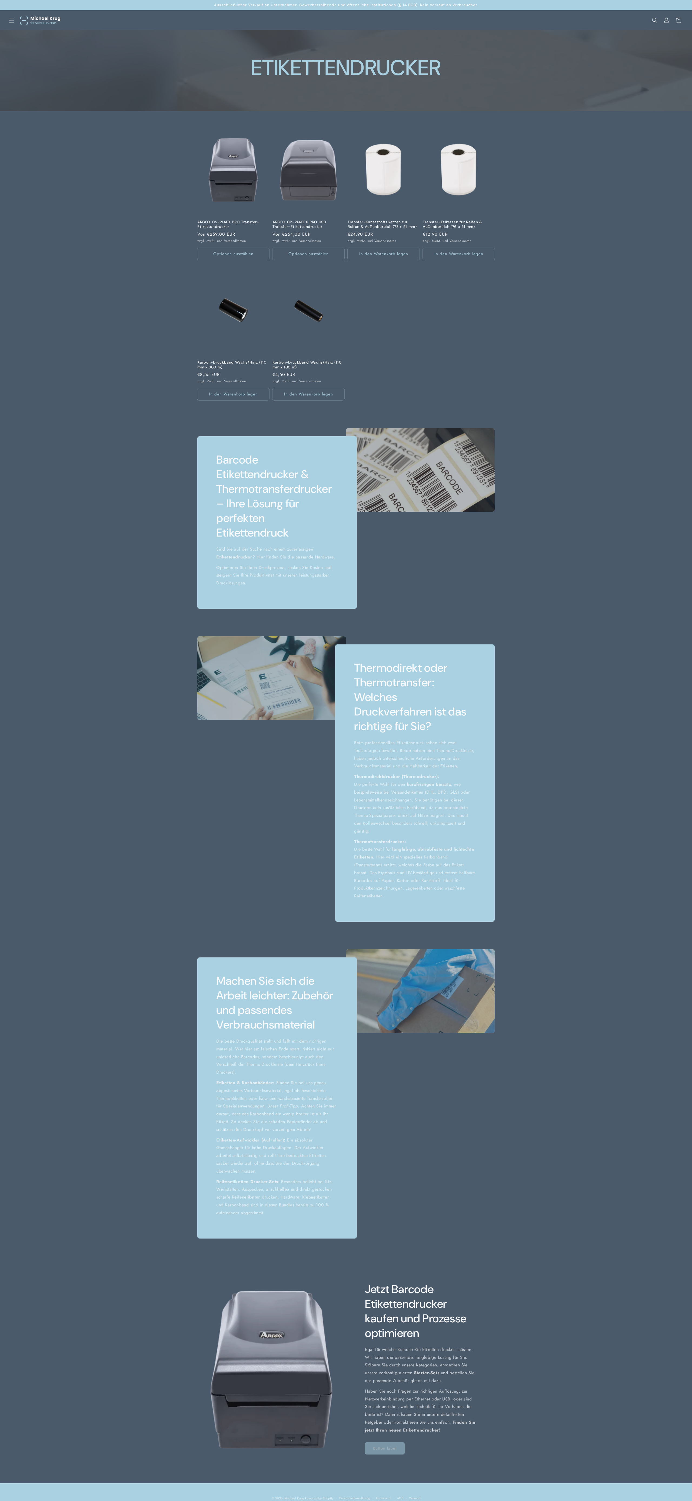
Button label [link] (385, 1449)
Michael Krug (294, 1498)
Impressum (383, 1498)
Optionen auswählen (233, 254)
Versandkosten (235, 240)
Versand (414, 1498)
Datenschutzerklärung (354, 1498)
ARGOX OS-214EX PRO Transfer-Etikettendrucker (228, 224)
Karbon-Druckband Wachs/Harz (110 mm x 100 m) (306, 365)
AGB (400, 1498)
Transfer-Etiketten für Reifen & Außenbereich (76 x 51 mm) (452, 224)
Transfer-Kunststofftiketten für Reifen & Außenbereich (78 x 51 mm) (382, 224)
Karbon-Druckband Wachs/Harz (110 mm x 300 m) (231, 365)
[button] (11, 20)
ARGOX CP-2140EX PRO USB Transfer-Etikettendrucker (299, 224)
